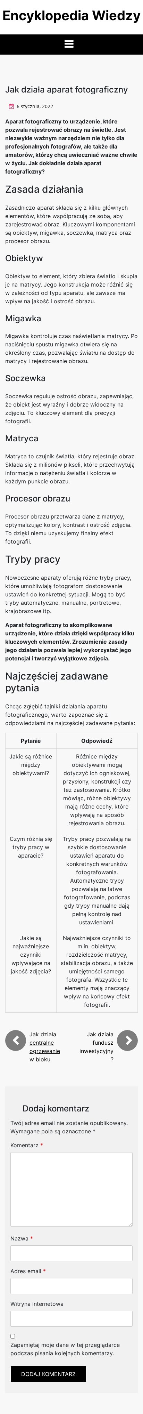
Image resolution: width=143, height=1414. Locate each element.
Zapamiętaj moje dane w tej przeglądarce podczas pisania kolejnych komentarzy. (65, 1349)
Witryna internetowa (37, 1303)
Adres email (28, 1271)
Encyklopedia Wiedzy (71, 15)
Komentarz (26, 1145)
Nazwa (21, 1238)
